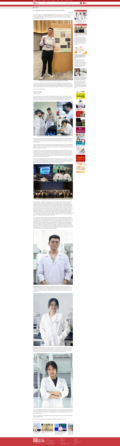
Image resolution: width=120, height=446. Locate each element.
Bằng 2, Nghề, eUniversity (67, 5)
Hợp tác (58, 0)
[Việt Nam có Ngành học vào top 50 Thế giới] (80, 29)
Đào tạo (48, 0)
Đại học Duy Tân (63, 419)
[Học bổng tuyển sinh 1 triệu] (80, 159)
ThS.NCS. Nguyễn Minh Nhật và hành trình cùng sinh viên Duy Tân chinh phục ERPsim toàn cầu (39, 433)
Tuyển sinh (44, 0)
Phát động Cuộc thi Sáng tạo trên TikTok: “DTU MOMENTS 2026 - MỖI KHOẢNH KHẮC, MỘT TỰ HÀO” (80, 56)
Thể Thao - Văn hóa (80, 5)
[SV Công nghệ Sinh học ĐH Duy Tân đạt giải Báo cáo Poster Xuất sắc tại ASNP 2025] (80, 16)
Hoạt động (66, 0)
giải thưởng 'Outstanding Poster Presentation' (52, 419)
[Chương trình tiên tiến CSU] (80, 94)
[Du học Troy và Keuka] (80, 131)
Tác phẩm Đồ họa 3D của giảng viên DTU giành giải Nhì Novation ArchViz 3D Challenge (52, 433)
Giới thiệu (39, 0)
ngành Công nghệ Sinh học (39, 419)
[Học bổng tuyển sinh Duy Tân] (80, 168)
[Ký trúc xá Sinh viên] (80, 149)
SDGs (71, 0)
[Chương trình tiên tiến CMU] (80, 113)
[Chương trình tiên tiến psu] (80, 104)
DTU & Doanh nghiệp (49, 5)
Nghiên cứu (54, 5)
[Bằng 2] (80, 140)
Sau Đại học (58, 5)
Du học (75, 443)
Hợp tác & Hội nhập (43, 5)
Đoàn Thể (76, 5)
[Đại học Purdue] (80, 122)
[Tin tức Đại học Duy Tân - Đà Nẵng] (38, 440)
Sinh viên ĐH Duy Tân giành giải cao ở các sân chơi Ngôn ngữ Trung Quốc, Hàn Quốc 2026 (65, 433)
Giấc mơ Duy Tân (37, 5)
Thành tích (72, 5)
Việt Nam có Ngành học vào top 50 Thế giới (80, 35)
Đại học (62, 5)
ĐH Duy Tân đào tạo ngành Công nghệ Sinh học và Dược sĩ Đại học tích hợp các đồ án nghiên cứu (80, 78)
